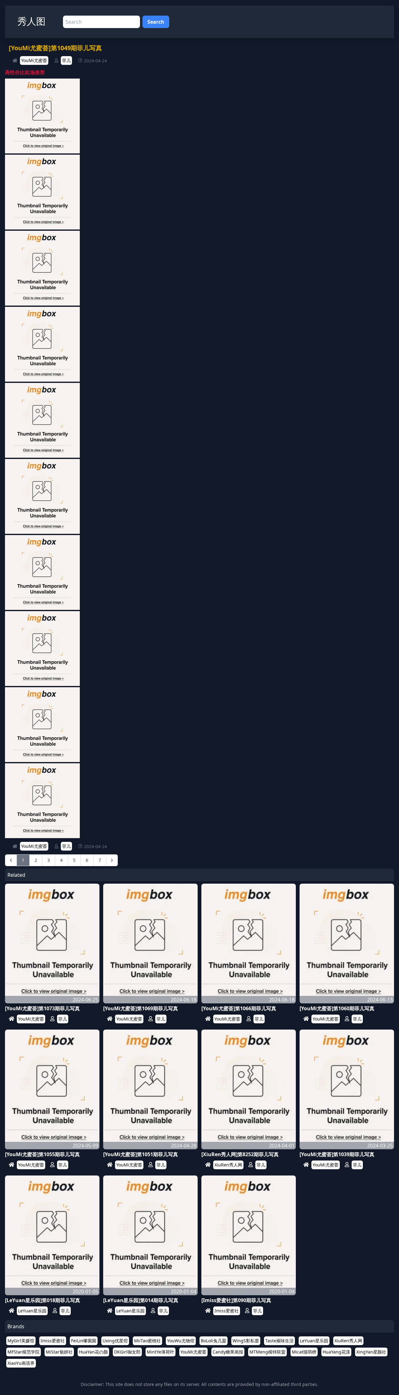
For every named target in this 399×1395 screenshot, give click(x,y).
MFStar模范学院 (23, 1352)
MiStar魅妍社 (59, 1352)
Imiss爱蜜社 (226, 1311)
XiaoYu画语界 (21, 1363)
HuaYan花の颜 (93, 1352)
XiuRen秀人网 (228, 1165)
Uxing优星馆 (115, 1341)
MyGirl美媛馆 (20, 1341)
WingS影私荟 (246, 1341)
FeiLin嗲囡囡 (83, 1341)
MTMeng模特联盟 (267, 1352)
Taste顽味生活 (279, 1341)
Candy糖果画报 (228, 1352)
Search (155, 21)
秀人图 (31, 21)
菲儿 (66, 60)
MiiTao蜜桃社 (147, 1341)
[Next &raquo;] (112, 860)
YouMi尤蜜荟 (34, 60)
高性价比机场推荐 (25, 72)
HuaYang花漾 (336, 1352)
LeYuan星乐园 (32, 1311)
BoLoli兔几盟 (213, 1341)
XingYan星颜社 (371, 1352)
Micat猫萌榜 (304, 1352)
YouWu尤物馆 (181, 1341)
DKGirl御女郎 (127, 1352)
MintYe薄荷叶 (160, 1352)
